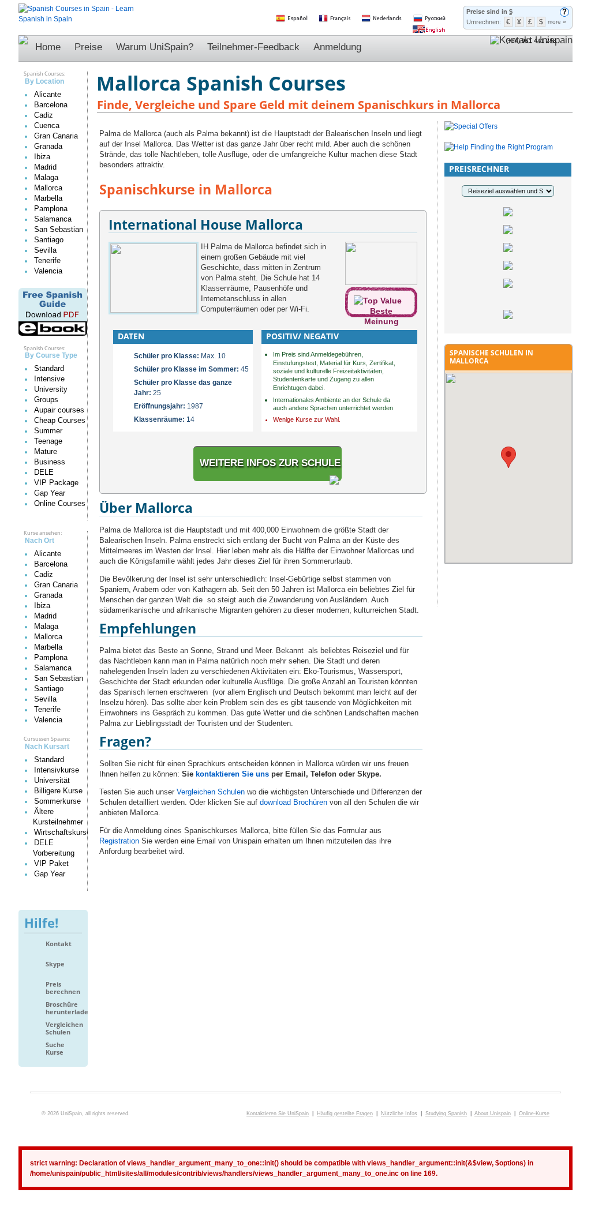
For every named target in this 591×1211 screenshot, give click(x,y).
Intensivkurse (56, 770)
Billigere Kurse (58, 790)
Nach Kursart (47, 747)
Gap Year (49, 493)
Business (49, 462)
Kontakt (59, 944)
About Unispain (492, 1113)
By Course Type (51, 355)
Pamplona (51, 208)
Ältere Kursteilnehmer (58, 816)
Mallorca (48, 187)
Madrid (45, 167)
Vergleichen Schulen (64, 1028)
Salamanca (53, 219)
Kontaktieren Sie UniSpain (277, 1113)
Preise (88, 47)
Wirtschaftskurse (62, 832)
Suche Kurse (55, 1048)
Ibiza (42, 156)
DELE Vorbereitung (53, 847)
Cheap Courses (59, 420)
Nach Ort (39, 541)
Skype (55, 964)
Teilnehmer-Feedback (253, 47)
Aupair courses (59, 410)
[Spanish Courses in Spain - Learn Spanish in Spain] (76, 9)
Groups (46, 399)
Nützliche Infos (399, 1113)
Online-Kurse (534, 1113)
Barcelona (51, 104)
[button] (508, 457)
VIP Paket (51, 863)
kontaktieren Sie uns (232, 774)
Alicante (47, 94)
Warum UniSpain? (154, 47)
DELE (44, 472)
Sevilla (45, 250)
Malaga (46, 177)
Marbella (48, 198)
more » (557, 21)
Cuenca (46, 125)
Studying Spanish (446, 1113)
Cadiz (43, 115)
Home (48, 47)
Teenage (48, 441)
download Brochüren (293, 802)
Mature (45, 451)
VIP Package (56, 482)
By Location (44, 81)
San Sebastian (58, 229)
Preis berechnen (63, 988)
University (51, 389)
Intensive (49, 378)
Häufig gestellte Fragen (345, 1113)
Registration (119, 841)
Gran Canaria (56, 136)
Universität (52, 780)
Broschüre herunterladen (64, 1008)
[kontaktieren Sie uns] (531, 48)
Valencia (48, 271)
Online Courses (59, 503)
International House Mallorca (206, 224)
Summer (48, 430)
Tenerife (47, 260)
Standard (49, 368)
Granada (48, 146)
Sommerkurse (57, 801)
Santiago (48, 239)
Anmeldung (337, 47)
